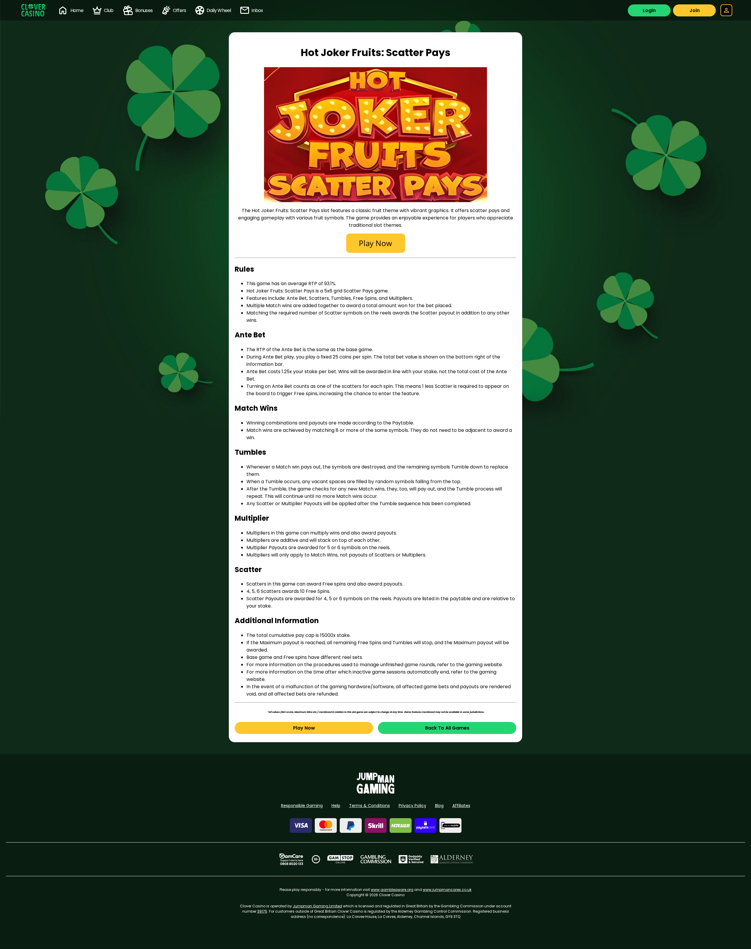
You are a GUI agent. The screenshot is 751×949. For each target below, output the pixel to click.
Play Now (304, 728)
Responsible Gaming (302, 805)
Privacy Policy (412, 805)
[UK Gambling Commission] (376, 859)
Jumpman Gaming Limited (317, 906)
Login (649, 10)
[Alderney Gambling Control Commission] (452, 859)
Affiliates (461, 805)
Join (694, 10)
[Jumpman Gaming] (375, 792)
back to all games (447, 728)
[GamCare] (291, 859)
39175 (262, 911)
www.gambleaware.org (392, 889)
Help (335, 805)
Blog (439, 805)
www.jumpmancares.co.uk (447, 889)
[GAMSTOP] (340, 859)
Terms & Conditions (369, 805)
